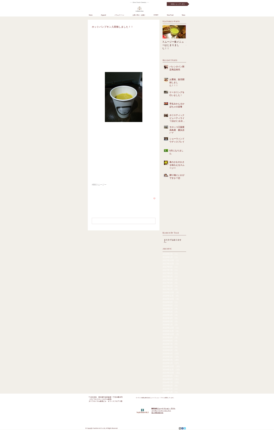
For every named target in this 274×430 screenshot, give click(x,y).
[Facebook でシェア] (93, 192)
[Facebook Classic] (182, 428)
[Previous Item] (166, 31)
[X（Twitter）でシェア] (98, 192)
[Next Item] (183, 31)
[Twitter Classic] (185, 428)
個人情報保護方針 (157, 413)
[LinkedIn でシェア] (103, 192)
